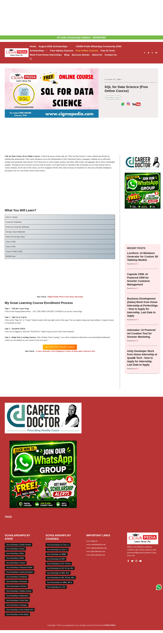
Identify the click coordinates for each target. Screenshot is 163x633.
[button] (31, 59)
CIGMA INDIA (109, 625)
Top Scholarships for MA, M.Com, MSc (60, 578)
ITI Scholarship (146, 522)
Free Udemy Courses (61, 50)
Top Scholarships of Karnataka (16, 581)
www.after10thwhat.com (95, 551)
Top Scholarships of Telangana (16, 605)
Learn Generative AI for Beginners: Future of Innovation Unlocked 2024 (65, 351)
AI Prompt (9, 522)
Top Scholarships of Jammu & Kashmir (19, 572)
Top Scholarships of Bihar (15, 553)
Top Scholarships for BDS (56, 559)
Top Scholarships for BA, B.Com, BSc (60, 568)
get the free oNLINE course (60, 347)
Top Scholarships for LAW (56, 587)
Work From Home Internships (46, 55)
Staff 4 (136, 320)
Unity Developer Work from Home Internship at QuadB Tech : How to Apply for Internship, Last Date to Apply (142, 358)
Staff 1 (119, 79)
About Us (97, 55)
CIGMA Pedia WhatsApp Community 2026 (98, 46)
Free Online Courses (87, 50)
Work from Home (105, 528)
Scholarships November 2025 (53, 528)
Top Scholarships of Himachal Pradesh (19, 567)
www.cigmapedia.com (70, 625)
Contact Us (111, 55)
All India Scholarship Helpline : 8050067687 (81, 37)
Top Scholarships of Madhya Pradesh (18, 591)
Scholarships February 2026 (117, 525)
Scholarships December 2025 (95, 525)
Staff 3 (136, 264)
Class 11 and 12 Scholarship (50, 522)
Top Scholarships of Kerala (16, 586)
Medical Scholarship (12, 525)
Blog (66, 55)
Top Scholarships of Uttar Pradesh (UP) (19, 610)
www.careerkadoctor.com (96, 544)
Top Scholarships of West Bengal (17, 614)
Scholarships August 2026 (73, 525)
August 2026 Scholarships (56, 46)
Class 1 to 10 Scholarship (30, 522)
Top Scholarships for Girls (74, 528)
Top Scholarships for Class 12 (57, 549)
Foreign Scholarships (106, 522)
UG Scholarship (91, 528)
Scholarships (37, 50)
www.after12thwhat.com (95, 555)
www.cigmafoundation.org (96, 548)
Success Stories (81, 55)
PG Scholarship (40, 525)
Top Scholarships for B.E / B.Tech (58, 564)
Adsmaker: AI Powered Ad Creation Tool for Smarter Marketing (141, 333)
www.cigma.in (91, 541)
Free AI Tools (108, 50)
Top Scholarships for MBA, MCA (59, 582)
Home (33, 46)
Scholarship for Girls (54, 525)
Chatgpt (16, 522)
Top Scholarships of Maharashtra (17, 596)
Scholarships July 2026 (13, 528)
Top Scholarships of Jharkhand (16, 577)
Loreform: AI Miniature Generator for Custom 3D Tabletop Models (142, 256)
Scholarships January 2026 (139, 525)
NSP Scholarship (27, 525)
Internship (135, 522)
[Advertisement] (81, 17)
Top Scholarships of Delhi (15, 558)
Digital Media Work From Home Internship (65, 297)
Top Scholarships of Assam (15, 549)
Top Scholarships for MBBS (56, 554)
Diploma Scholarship (70, 522)
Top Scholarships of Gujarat (15, 563)
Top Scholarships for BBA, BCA (58, 573)
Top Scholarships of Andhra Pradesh (18, 545)
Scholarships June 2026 (32, 528)
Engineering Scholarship (88, 522)
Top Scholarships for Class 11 (58, 545)
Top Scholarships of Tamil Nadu (17, 600)
